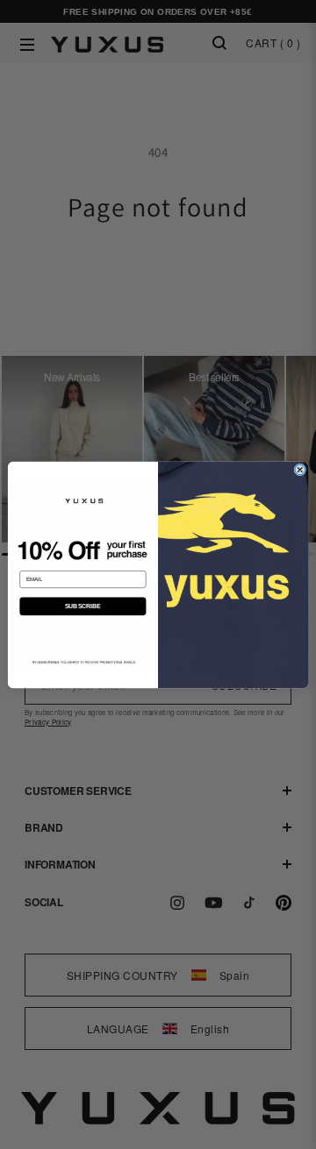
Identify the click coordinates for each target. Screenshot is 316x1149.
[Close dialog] (300, 470)
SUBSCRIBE (83, 605)
